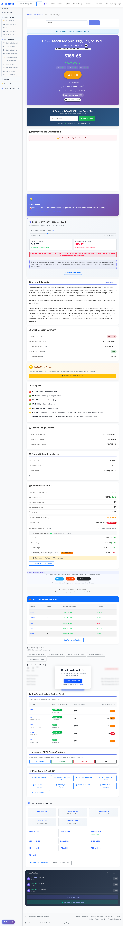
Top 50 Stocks (10, 21)
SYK (31, 725)
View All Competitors (62, 862)
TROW (32, 618)
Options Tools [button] (9, 39)
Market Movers (8, 12)
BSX (31, 709)
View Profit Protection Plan (74, 376)
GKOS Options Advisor (63, 786)
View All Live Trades (73, 897)
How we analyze (112, 282)
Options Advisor (10, 46)
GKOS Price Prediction (62, 778)
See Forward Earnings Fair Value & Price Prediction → (47, 211)
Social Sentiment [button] (9, 88)
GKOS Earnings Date (85, 777)
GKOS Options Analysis (107, 786)
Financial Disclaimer (114, 919)
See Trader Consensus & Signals (73, 902)
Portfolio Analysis (11, 31)
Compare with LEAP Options (42, 563)
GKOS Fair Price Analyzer (40, 786)
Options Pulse (10, 64)
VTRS (32, 634)
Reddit (71, 579)
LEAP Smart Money (11, 74)
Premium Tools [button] (9, 84)
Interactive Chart (74, 100)
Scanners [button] (7, 79)
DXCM (32, 732)
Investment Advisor (11, 24)
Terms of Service (100, 919)
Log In (81, 684)
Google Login (116, 4)
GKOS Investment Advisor (107, 778)
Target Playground (11, 53)
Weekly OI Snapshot (12, 67)
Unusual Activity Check (36, 659)
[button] (46, 4)
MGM (32, 623)
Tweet (60, 579)
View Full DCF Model (74, 272)
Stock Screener (10, 28)
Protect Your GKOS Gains (74, 87)
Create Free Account (73, 681)
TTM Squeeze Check (56, 654)
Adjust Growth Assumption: (42, 230)
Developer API (109, 917)
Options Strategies (81, 917)
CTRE (32, 612)
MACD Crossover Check (76, 654)
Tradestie (9, 3)
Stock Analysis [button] (9, 17)
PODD (32, 717)
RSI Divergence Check (36, 654)
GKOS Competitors (40, 792)
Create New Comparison (39, 862)
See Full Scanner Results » (72, 640)
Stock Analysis (38, 14)
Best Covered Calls (11, 57)
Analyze (94, 23)
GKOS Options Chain (85, 785)
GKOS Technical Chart (39, 777)
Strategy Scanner (11, 60)
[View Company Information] (86, 45)
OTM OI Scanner (10, 71)
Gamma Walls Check (96, 654)
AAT (31, 628)
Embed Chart (84, 579)
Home (6, 8)
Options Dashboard (12, 43)
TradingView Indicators (12, 35)
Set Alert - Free (87, 118)
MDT (31, 740)
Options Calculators (96, 917)
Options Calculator (11, 50)
